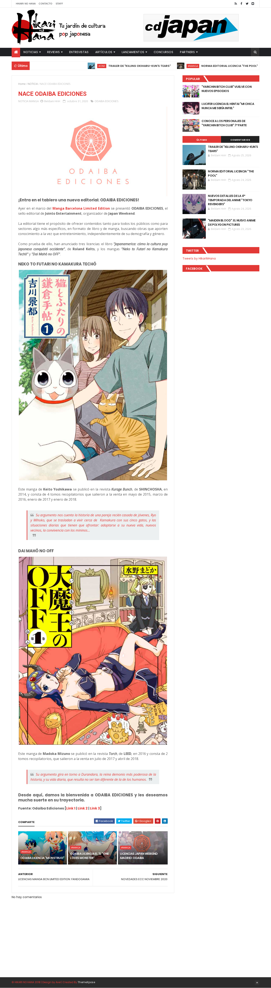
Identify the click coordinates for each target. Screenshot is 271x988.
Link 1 (70, 808)
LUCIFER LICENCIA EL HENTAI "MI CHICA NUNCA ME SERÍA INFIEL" (228, 106)
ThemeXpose (86, 982)
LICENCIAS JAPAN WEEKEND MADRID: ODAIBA (139, 856)
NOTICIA (33, 84)
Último (201, 140)
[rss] (235, 3)
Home (22, 84)
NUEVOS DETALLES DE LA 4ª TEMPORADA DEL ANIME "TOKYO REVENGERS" (230, 200)
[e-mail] (252, 3)
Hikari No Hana (26, 3)
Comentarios (240, 140)
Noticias (31, 52)
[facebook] (241, 3)
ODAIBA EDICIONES (107, 101)
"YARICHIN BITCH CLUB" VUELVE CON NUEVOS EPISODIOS (227, 89)
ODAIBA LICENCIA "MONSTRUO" (42, 858)
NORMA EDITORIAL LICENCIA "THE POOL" (205, 66)
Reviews (53, 52)
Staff (59, 3)
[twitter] (247, 3)
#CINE (77, 65)
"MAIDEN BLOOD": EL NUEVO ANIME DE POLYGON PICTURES (231, 222)
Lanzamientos (133, 52)
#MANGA (168, 65)
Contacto (45, 3)
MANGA (34, 101)
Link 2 (83, 808)
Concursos (163, 52)
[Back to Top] (257, 982)
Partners (187, 52)
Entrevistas (79, 52)
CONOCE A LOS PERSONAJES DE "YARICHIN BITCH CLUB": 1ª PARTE (224, 123)
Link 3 (95, 808)
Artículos (103, 52)
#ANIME (254, 65)
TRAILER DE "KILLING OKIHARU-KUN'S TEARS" (115, 66)
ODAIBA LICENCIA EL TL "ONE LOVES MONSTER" (89, 856)
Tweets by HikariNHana (199, 258)
